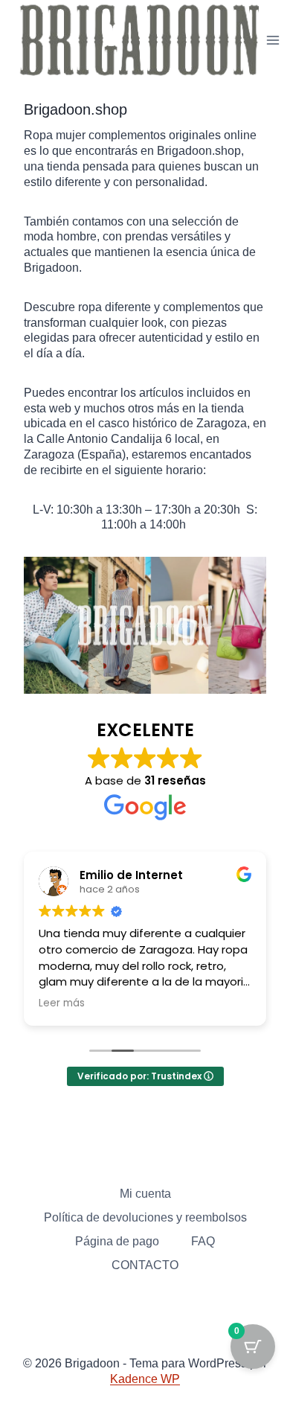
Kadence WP (145, 1379)
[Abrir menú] (273, 40)
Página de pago (117, 1241)
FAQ (203, 1241)
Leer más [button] (62, 1003)
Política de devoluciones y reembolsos (145, 1217)
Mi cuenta (145, 1193)
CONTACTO (145, 1265)
